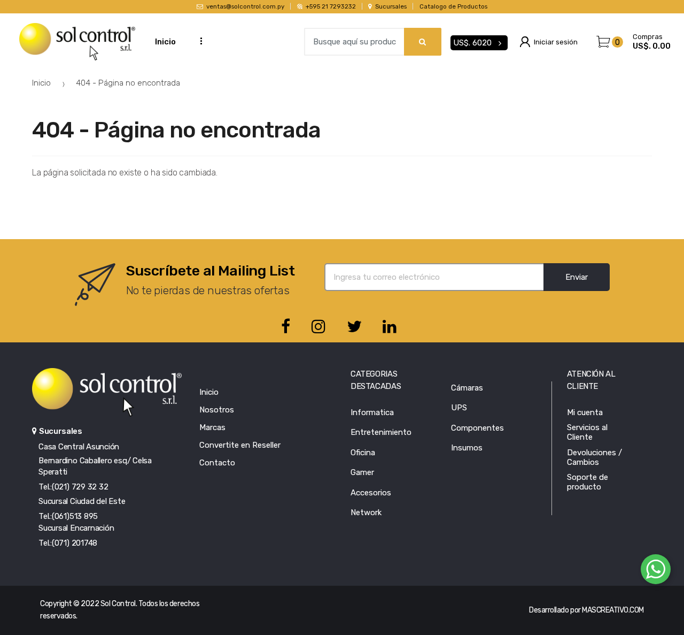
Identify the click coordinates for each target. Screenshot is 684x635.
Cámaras (467, 388)
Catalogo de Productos (453, 6)
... (197, 40)
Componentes (477, 428)
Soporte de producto (587, 482)
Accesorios (371, 493)
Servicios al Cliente (587, 432)
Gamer (362, 472)
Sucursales (391, 6)
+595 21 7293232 (330, 6)
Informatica (372, 412)
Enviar (576, 277)
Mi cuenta (585, 412)
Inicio (165, 42)
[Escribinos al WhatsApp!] (656, 571)
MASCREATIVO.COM (613, 610)
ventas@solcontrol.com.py (245, 6)
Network (366, 512)
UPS (459, 407)
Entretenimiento (381, 432)
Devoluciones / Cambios (594, 457)
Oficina (363, 452)
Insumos (467, 448)
